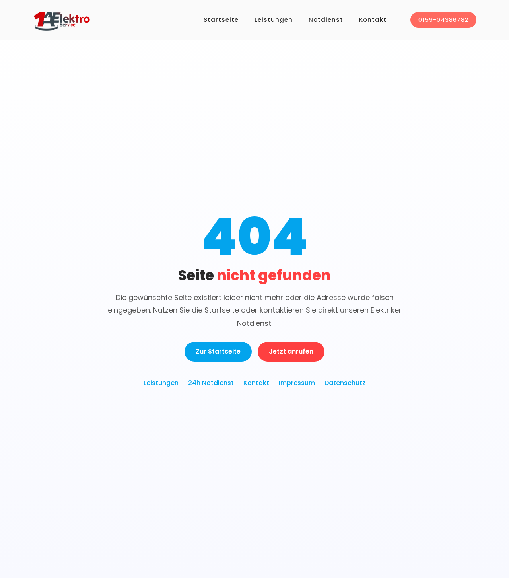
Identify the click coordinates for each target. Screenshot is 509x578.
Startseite (221, 20)
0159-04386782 (443, 20)
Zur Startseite (218, 351)
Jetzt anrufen (291, 351)
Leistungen (273, 20)
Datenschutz (344, 382)
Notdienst (326, 20)
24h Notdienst (211, 382)
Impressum (297, 382)
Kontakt (373, 20)
